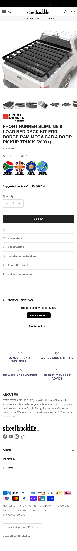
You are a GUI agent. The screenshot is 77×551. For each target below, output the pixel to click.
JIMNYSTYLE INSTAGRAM (15, 510)
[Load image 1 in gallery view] (38, 59)
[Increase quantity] (20, 203)
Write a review (39, 315)
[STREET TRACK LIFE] (38, 11)
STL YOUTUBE (62, 506)
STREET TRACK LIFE (19, 536)
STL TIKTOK (45, 506)
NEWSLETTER (9, 506)
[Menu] (4, 11)
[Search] (12, 11)
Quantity (8, 196)
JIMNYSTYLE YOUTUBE (14, 515)
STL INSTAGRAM (28, 506)
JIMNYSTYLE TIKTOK (41, 510)
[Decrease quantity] (6, 203)
